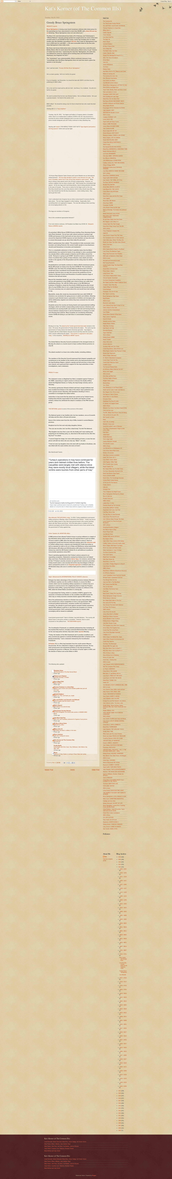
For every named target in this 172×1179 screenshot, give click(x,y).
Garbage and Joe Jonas (109, 801)
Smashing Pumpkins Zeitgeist (111, 527)
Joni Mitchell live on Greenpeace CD (112, 448)
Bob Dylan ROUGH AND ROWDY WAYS (113, 101)
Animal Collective (107, 344)
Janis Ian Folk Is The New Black (111, 582)
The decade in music (108, 443)
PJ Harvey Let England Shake (111, 403)
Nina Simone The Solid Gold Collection (113, 605)
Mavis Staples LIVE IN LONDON (111, 137)
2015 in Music (106, 228)
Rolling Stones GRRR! (109, 337)
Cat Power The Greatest (109, 607)
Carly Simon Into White (109, 566)
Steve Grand (106, 246)
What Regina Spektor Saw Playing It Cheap (114, 351)
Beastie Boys (106, 383)
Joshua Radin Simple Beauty (110, 480)
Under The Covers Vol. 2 (109, 457)
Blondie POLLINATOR (108, 184)
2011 (119, 1115)
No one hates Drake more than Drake (112, 219)
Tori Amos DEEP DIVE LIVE (110, 783)
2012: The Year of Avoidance (110, 57)
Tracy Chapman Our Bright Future (112, 491)
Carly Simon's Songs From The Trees (113, 235)
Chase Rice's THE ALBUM (110, 671)
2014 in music (106, 258)
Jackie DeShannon (108, 64)
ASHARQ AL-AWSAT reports (71, 335)
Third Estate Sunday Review (62, 710)
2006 (119, 1128)
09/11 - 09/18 (123, 927)
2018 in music (106, 144)
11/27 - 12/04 (123, 884)
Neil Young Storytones (109, 262)
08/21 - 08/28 (123, 938)
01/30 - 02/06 (123, 1070)
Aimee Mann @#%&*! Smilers (111, 507)
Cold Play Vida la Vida (109, 512)
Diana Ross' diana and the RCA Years (113, 196)
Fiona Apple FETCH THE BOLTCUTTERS (114, 108)
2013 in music (106, 300)
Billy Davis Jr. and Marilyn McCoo (112, 673)
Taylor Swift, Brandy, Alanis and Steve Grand (114, 89)
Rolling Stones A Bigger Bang (110, 621)
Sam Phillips (106, 312)
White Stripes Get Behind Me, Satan (112, 637)
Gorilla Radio (58, 745)
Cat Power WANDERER (109, 153)
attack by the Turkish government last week (74, 326)
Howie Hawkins (58, 683)
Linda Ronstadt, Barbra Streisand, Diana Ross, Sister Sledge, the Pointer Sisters (65, 1141)
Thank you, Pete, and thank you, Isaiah (64, 695)
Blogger (94, 1175)
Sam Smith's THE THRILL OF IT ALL (112, 180)
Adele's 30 (105, 682)
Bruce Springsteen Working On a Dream (113, 494)
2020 (119, 1093)
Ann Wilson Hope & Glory (109, 529)
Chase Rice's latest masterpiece (111, 813)
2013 (119, 1110)
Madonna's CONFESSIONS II (111, 822)
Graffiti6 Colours (107, 364)
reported (81, 631)
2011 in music (106, 374)
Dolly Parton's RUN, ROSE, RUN (111, 691)
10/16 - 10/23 (123, 907)
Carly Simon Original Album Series (112, 275)
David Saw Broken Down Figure (111, 473)
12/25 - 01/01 (123, 869)
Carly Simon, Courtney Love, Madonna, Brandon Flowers (59, 1148)
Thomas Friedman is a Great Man (64, 687)
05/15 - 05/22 (123, 1012)
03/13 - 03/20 (123, 1047)
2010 (119, 1118)
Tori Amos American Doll (109, 552)
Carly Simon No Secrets (109, 611)
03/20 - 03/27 (123, 1043)
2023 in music (106, 758)
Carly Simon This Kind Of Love (111, 516)
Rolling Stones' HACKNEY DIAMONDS (113, 753)
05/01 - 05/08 (123, 1020)
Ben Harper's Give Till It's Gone (111, 392)
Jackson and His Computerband (111, 310)
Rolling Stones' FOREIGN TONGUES (112, 824)
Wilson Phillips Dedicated (109, 355)
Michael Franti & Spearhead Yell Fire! (112, 577)
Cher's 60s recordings (108, 421)
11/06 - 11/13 (123, 896)
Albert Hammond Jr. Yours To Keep (112, 550)
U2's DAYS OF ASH (108, 817)
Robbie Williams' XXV (108, 710)
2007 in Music (106, 525)
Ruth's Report (58, 705)
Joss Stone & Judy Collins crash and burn (114, 689)
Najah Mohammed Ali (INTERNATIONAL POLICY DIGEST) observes (68, 576)
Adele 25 (105, 233)
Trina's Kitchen (58, 734)
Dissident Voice (58, 670)
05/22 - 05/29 (123, 1009)
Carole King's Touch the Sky (110, 360)
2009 (119, 1120)
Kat (106, 856)
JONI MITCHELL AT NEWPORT (111, 740)
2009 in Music (106, 446)
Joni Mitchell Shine (108, 534)
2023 (119, 864)
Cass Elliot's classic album (110, 459)
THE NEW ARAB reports (74, 621)
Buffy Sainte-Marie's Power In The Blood (113, 249)
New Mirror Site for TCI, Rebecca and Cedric (114, 71)
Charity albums (107, 484)
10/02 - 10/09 (123, 915)
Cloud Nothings (107, 289)
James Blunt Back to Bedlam (110, 614)
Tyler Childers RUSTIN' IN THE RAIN (112, 745)
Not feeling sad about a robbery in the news (65, 730)
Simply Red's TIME (108, 731)
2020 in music (106, 662)
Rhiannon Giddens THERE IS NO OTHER (114, 135)
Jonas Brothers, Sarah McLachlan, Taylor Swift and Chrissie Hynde (114, 810)
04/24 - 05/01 (123, 1024)
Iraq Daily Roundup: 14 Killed (61, 677)
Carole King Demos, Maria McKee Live (113, 348)
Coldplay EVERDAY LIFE (109, 117)
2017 (119, 1100)
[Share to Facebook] (72, 763)
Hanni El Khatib (107, 319)
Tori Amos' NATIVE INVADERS (111, 182)
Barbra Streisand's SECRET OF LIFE (112, 803)
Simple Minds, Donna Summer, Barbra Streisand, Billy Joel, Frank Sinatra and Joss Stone (114, 707)
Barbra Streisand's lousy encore (111, 213)
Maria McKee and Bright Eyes (111, 87)
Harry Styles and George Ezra (123, 959)
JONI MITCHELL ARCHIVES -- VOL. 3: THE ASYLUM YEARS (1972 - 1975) (114, 750)
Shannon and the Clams (109, 321)
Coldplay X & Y (107, 634)
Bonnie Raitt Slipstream (109, 353)
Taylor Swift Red (107, 332)
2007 (119, 1125)
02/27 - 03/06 (123, 1055)
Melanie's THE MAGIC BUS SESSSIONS (114, 771)
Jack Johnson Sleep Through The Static (113, 519)
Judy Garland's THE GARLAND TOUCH (113, 729)
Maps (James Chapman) (109, 316)
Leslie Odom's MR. (108, 119)
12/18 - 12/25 (123, 873)
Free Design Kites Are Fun (110, 580)
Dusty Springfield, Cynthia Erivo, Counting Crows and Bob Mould (114, 806)
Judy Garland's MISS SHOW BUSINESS (113, 664)
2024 (119, 862)
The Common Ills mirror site (110, 76)
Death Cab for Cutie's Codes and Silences (114, 389)
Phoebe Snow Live (108, 498)
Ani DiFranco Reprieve (109, 573)
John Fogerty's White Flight (110, 462)
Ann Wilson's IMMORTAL (109, 158)
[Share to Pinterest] (74, 763)
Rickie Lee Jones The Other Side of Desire (114, 242)
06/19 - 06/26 (123, 993)
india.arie (105, 487)
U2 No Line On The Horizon (110, 482)
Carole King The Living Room (110, 630)
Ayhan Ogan (75, 559)
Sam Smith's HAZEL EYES (110, 829)
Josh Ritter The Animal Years (110, 589)
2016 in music (106, 194)
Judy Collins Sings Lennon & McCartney (113, 541)
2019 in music (106, 114)
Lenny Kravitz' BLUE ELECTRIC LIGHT (113, 790)
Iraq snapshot (61, 108)
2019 (119, 1095)
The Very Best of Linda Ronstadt (111, 514)
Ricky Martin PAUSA (108, 105)
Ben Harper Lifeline (108, 538)
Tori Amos (105, 67)
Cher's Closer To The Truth (110, 307)
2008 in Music (106, 500)
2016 (119, 1103)
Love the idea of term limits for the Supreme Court (123, 965)
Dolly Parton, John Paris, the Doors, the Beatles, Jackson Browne (61, 1146)
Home (72, 770)
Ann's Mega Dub (59, 681)
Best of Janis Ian (107, 496)
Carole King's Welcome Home (110, 362)
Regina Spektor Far (108, 466)
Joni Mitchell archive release (110, 82)
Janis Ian (105, 62)
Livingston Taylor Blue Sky (110, 284)
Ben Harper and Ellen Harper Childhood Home (115, 282)
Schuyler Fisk (106, 489)
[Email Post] (64, 762)
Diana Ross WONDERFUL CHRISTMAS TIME (115, 149)
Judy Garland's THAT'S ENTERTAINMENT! (114, 769)
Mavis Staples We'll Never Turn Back (112, 545)
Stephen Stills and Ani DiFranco (111, 536)
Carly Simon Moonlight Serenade (111, 632)
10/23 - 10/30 (123, 903)
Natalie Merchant (107, 437)
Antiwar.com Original (60, 676)
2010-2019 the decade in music (111, 112)
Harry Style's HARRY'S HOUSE (111, 696)
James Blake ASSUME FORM (111, 126)
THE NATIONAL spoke (55, 409)
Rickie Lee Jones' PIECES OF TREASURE (114, 736)
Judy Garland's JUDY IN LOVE (111, 698)
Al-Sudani (52, 643)
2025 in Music (106, 815)
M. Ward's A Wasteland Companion (112, 358)
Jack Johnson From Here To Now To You (113, 305)
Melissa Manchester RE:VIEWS (111, 762)
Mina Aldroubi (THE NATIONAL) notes (59, 517)
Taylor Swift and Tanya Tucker (111, 121)
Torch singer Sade (107, 439)
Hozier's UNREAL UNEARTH (110, 743)
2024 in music (106, 788)
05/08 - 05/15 (123, 1016)
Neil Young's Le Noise (108, 417)
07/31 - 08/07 (123, 950)
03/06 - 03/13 (123, 1051)
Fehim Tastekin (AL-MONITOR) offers (59, 533)
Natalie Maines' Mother (109, 323)
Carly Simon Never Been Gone (111, 450)
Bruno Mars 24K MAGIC (109, 200)
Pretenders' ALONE (108, 205)
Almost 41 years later (108, 657)
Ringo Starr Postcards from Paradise (112, 253)
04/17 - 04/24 (123, 1028)
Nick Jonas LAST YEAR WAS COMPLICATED (111, 216)
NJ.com (74, 41)
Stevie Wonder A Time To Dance (111, 618)
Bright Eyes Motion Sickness (110, 616)
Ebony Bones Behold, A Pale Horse (112, 314)
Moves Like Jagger (108, 371)
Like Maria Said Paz (59, 717)
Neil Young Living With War (110, 584)
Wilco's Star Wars (107, 244)
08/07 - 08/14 (123, 946)
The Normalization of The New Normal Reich (65, 672)
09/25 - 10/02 (123, 919)
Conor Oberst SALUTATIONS (110, 191)
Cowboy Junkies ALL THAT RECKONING (114, 162)
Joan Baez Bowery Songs (109, 623)
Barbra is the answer (108, 453)
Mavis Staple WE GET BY (110, 131)
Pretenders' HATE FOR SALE (110, 94)
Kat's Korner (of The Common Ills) (83, 8)
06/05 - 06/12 (123, 1001)
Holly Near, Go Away (108, 326)
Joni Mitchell (57, 741)
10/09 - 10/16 (123, 911)
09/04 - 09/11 (123, 931)
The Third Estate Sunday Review (111, 23)
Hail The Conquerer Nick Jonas (111, 666)
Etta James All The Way (109, 602)
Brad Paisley (106, 298)
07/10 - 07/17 (123, 981)
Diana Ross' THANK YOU (109, 680)
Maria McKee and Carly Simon (52, 1151)
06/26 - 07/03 (123, 989)
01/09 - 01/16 (123, 1082)
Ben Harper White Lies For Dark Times (113, 468)
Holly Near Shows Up (108, 559)
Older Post (95, 770)
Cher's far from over (108, 410)
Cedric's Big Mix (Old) (108, 53)
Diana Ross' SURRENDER (110, 727)
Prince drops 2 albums (109, 271)
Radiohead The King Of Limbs (111, 401)
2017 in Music (106, 173)
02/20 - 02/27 (123, 1059)
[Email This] (67, 763)
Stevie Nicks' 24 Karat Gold (110, 268)
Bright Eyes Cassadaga (109, 557)
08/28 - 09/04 (123, 934)
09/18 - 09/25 (123, 923)
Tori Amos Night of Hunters (110, 378)
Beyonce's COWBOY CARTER (111, 765)
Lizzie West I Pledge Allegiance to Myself (114, 564)
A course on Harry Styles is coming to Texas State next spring (70, 754)
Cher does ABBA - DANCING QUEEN (113, 156)
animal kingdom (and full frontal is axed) (64, 701)
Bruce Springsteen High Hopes (111, 296)
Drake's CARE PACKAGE (109, 124)
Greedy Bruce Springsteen (123, 971)
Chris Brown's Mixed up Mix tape (111, 207)
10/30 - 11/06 (123, 900)
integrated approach (74, 564)
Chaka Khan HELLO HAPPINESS (112, 142)
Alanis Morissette (107, 342)
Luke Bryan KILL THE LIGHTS (111, 189)
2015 (119, 1105)
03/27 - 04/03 (123, 1039)
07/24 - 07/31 (123, 954)
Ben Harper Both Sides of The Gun (112, 600)
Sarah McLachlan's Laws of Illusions (112, 426)
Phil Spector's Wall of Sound (110, 394)
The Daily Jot (106, 39)
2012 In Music (106, 335)
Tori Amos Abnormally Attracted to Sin (113, 471)
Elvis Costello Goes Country (110, 464)
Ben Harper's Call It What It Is (111, 221)
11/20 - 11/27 (123, 888)
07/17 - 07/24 (123, 978)
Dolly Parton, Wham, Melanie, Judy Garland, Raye (57, 1144)
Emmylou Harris (107, 399)
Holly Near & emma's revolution (111, 455)
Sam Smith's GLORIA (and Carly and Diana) (114, 718)
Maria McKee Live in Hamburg (111, 655)
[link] (74, 485)
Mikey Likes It (106, 30)
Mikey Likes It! (58, 729)
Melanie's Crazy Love (108, 424)
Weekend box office (59, 724)
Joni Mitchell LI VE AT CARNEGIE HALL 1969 (115, 685)
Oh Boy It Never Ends (60, 723)
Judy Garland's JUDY (108, 110)
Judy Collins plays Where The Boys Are (113, 240)
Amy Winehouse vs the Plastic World (112, 387)
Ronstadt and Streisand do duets (111, 260)
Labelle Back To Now (108, 503)
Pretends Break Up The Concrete (111, 505)
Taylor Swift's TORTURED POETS (112, 767)
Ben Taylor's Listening (108, 294)
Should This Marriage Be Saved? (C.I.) (113, 55)
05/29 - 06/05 (123, 1005)
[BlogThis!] (69, 763)
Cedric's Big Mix (107, 32)
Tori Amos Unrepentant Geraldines (112, 280)
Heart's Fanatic (107, 339)
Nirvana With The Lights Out (110, 646)
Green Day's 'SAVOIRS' (109, 760)
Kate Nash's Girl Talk (108, 328)
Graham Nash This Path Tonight (111, 224)
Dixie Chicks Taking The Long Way (112, 593)
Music (55, 752)
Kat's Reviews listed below (110, 78)
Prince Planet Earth (108, 531)
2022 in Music (106, 716)
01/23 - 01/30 (123, 1074)
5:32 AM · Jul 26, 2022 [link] (56, 511)
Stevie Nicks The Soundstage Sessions (113, 478)
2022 (119, 867)
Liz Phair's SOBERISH (109, 669)
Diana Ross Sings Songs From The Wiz (113, 226)
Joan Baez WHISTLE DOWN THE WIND (113, 171)
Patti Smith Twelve (108, 554)
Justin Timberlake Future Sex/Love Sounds (114, 575)
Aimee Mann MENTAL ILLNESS (111, 187)
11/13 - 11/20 (123, 892)
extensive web (91, 542)
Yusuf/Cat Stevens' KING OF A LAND (113, 738)
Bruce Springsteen (52, 29)
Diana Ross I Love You (109, 561)
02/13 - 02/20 (123, 1063)
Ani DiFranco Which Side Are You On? (113, 369)
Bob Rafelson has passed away (62, 706)
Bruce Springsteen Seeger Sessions (112, 596)
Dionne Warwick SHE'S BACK (111, 133)
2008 (119, 1123)
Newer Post (49, 770)
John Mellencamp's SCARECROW (112, 160)
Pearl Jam (105, 591)
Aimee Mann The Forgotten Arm (111, 627)
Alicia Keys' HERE (108, 203)
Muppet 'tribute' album (108, 380)
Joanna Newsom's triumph (110, 441)
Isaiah (57, 126)
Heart (104, 419)
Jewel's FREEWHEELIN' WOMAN (112, 694)
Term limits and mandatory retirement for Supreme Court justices (70, 719)
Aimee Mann (106, 60)
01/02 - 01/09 (123, 1086)
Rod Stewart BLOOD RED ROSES (112, 146)
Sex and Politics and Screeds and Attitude (66, 699)
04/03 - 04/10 (123, 1036)
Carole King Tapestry (108, 641)
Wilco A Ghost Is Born (108, 653)
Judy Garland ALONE (108, 128)
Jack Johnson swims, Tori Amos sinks (113, 703)
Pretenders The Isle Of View (110, 291)
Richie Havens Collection (109, 598)
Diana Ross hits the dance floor (111, 98)
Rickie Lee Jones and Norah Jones (112, 547)
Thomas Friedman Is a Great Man (112, 28)
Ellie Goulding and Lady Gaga (110, 96)
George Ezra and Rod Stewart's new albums (114, 701)
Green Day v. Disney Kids (109, 659)
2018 (119, 1098)
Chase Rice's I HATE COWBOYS (111, 724)
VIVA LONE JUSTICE (108, 786)
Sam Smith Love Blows (109, 80)
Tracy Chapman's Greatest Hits (111, 231)
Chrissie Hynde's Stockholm (110, 278)
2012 (119, 1113)
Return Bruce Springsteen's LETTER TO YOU (115, 85)
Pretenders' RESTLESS (109, 747)
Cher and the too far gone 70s (110, 415)
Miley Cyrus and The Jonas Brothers (112, 733)
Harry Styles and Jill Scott (110, 819)
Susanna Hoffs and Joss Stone (111, 346)
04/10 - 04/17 (123, 1032)
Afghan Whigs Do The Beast (110, 287)
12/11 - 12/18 (123, 876)
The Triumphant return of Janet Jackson (113, 237)
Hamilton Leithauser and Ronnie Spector (113, 103)
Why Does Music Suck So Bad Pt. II (112, 650)
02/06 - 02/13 (123, 1067)
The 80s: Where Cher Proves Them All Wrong (115, 412)
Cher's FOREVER (107, 777)
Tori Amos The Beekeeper (109, 643)
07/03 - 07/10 (123, 985)
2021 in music (106, 687)
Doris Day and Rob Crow (109, 376)
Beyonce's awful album (109, 303)
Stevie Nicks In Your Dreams (110, 396)
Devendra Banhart (107, 330)
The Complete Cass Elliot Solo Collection (113, 625)
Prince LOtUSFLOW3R (109, 475)
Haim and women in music (110, 92)
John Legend (106, 198)
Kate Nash (105, 432)
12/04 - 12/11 (123, 880)
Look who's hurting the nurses (61, 736)
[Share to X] (71, 763)
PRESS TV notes (53, 372)
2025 (119, 859)
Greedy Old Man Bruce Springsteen (69, 68)
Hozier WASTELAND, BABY (110, 140)
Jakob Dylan (106, 434)
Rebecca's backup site (109, 73)
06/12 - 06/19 (123, 997)
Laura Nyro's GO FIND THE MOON (112, 678)
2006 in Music (106, 568)
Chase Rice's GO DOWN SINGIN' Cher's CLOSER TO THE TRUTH (113, 780)
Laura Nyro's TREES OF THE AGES (112, 675)
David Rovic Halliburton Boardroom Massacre (115, 570)
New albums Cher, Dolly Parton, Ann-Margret (114, 755)
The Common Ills (107, 21)
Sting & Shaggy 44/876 (109, 165)
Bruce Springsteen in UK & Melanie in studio (114, 796)
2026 (119, 857)
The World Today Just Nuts (110, 51)
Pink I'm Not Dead (107, 586)
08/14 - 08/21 (123, 942)
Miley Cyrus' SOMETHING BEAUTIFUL (113, 798)
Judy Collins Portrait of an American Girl (113, 639)
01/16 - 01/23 (123, 1078)
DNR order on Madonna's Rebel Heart (112, 256)
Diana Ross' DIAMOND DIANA (111, 175)
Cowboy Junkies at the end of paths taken (114, 543)
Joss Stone (106, 385)
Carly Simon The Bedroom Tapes (111, 251)
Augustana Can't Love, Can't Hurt (111, 510)
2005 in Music (106, 609)
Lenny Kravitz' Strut (108, 273)
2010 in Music (106, 405)
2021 (119, 1090)
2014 (119, 1108)
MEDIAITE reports (52, 26)
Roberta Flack (106, 69)
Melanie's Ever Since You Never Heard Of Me (115, 408)
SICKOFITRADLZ (59, 694)
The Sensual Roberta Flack (110, 367)
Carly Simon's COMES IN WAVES (112, 826)
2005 (119, 1130)
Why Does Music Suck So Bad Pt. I (112, 648)
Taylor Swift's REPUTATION (110, 178)
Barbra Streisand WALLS (109, 151)
